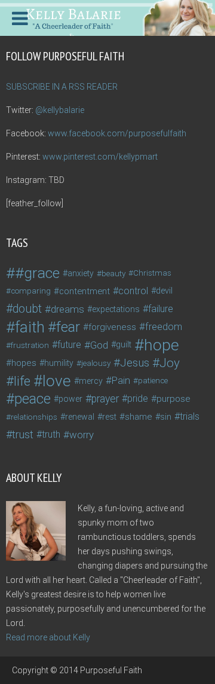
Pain (121, 380)
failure (160, 308)
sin (165, 417)
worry (81, 435)
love (56, 381)
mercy (91, 381)
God (99, 345)
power (70, 399)
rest (109, 417)
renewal (79, 417)
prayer (105, 399)
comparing (31, 290)
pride (137, 398)
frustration (30, 345)
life (22, 381)
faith (30, 327)
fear (68, 327)
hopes (23, 363)
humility (58, 363)
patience (153, 380)
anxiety (80, 273)
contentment (84, 291)
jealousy (95, 363)
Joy (169, 363)
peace (32, 399)
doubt (27, 309)
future (69, 344)
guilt (123, 345)
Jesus (134, 363)
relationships (34, 417)
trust (22, 434)
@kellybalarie (59, 110)
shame (138, 416)
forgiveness (112, 327)
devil (164, 291)
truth (51, 434)
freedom (163, 326)
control (133, 291)
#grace (37, 273)
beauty (113, 273)
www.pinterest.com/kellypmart (100, 156)
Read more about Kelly (48, 637)
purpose (173, 398)
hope (161, 345)
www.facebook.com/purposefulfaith (117, 133)
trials (189, 416)
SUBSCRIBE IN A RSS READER (62, 86)
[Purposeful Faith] (107, 16)
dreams (67, 309)
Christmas (152, 272)
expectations (116, 309)
